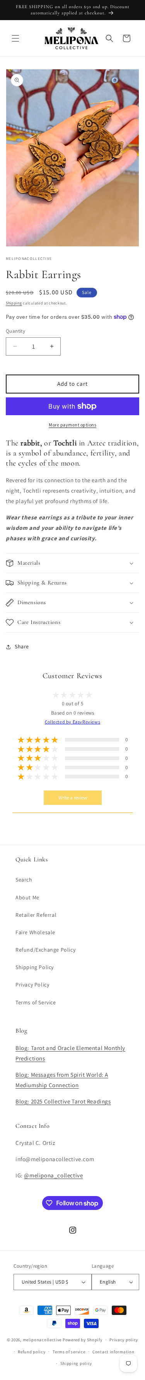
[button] (15, 38)
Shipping (14, 303)
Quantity (15, 331)
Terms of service (69, 1351)
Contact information (113, 1351)
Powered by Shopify (82, 1339)
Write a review (72, 797)
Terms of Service (35, 1002)
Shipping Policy (34, 967)
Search (23, 879)
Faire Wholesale (35, 932)
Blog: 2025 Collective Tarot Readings (63, 1101)
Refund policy (31, 1351)
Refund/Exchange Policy (45, 949)
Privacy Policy (32, 984)
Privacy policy (123, 1339)
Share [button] (22, 646)
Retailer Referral (35, 914)
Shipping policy (76, 1363)
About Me (27, 897)
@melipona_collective (53, 1175)
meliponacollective (42, 1339)
